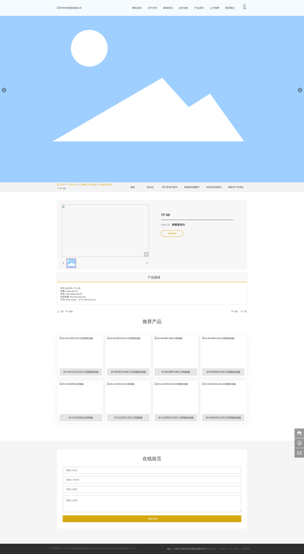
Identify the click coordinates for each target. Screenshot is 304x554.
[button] (300, 90)
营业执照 (245, 549)
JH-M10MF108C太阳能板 (175, 372)
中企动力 (222, 549)
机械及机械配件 (192, 187)
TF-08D (69, 311)
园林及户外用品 (89, 184)
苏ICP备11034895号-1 (119, 548)
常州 (230, 549)
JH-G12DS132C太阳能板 (128, 417)
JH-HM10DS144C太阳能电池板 (223, 417)
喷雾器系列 (106, 184)
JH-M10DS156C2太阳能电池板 (128, 372)
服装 (133, 187)
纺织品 (150, 187)
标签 (236, 549)
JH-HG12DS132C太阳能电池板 (81, 372)
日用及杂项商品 (214, 187)
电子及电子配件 (170, 187)
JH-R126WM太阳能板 (80, 417)
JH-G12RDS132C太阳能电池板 (176, 417)
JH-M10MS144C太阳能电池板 (223, 372)
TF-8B (234, 311)
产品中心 (72, 184)
